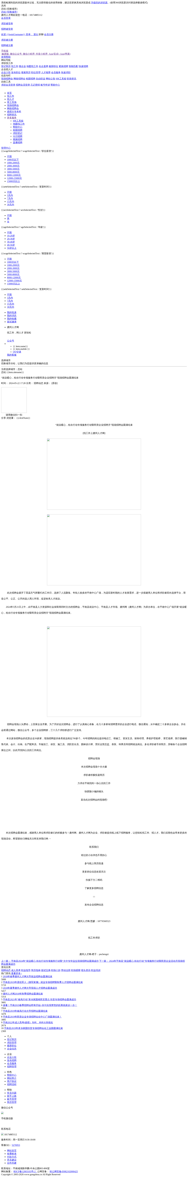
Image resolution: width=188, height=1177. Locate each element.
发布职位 (16, 72)
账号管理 (11, 1099)
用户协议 (11, 1081)
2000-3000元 (13, 165)
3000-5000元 (13, 169)
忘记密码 (35, 85)
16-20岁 (11, 235)
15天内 (10, 201)
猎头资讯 (85, 970)
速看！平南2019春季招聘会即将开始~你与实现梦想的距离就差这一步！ (40, 1005)
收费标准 (11, 1153)
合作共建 (11, 1163)
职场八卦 (56, 970)
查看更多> (16, 973)
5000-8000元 (13, 172)
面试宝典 (46, 970)
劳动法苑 (65, 970)
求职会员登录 (8, 85)
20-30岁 (11, 238)
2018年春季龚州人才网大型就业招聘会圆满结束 (27, 976)
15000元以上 (13, 181)
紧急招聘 (63, 66)
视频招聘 (17, 139)
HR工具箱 (61, 78)
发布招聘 (11, 1060)
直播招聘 (17, 142)
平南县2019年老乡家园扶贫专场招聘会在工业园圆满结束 (33, 1028)
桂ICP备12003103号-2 (25, 1171)
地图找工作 (32, 66)
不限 (9, 156)
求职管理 (11, 1042)
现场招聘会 (7, 78)
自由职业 (40, 78)
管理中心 (6, 148)
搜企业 (22, 66)
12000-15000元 (14, 178)
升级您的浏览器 (99, 2)
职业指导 (26, 970)
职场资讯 (71, 78)
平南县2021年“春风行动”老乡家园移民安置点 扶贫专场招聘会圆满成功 (39, 999)
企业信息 (11, 1048)
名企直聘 (43, 66)
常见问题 (11, 1093)
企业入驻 (6, 72)
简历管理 (11, 1102)
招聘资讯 (11, 114)
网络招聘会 (19, 78)
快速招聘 (83, 66)
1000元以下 (13, 159)
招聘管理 (11, 1066)
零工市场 (11, 102)
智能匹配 (73, 66)
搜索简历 (26, 72)
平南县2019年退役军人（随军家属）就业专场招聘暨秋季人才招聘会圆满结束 (43, 982)
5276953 (16, 1145)
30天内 (10, 204)
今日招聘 (17, 136)
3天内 (10, 195)
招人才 (10, 99)
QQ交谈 (17, 352)
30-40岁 (11, 242)
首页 (9, 93)
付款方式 (11, 1156)
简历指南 (36, 970)
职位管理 (36, 72)
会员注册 (27, 40)
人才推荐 (46, 72)
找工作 (14, 66)
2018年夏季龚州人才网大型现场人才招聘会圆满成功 (30, 988)
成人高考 (16, 970)
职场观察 (75, 970)
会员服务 (56, 72)
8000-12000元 (14, 175)
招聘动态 (6, 970)
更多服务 (11, 117)
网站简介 (11, 1078)
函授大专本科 (14, 111)
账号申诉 (45, 85)
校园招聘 (30, 78)
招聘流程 (11, 1084)
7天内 (10, 198)
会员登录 (7, 23)
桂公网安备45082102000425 (64, 1171)
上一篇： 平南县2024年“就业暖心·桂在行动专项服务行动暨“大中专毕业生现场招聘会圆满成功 (50, 961)
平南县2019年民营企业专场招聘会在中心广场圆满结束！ (32, 1016)
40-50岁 (11, 245)
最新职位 (53, 66)
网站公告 (50, 78)
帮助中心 (55, 85)
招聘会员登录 (23, 85)
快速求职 (65, 72)
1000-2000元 (13, 162)
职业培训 (95, 970)
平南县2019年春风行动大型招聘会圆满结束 (25, 1011)
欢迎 (19, 34)
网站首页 (11, 1150)
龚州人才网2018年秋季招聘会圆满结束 (23, 993)
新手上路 (11, 1096)
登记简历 (6, 66)
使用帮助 (6, 57)
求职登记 (17, 133)
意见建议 (11, 1160)
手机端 (35, 52)
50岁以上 (11, 248)
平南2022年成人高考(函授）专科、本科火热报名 (28, 1022)
